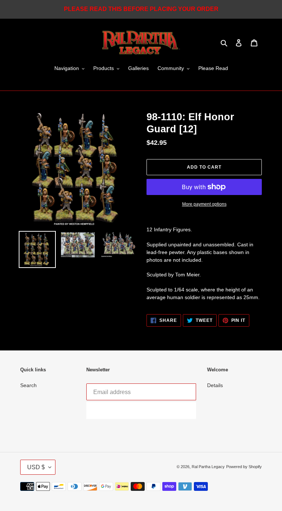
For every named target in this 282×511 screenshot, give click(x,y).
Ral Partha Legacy (208, 466)
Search (28, 385)
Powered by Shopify (244, 466)
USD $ (36, 467)
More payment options (204, 204)
